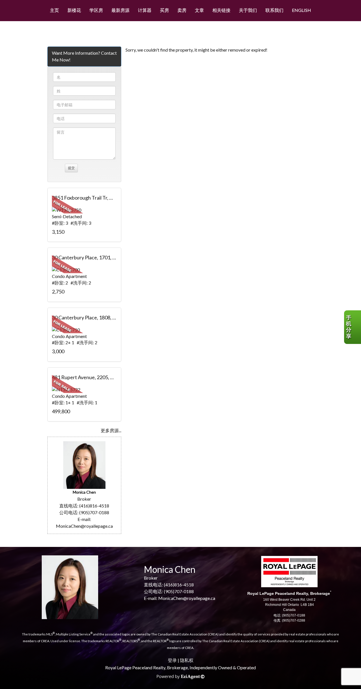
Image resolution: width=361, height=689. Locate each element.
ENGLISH (301, 10)
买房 (164, 10)
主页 (54, 10)
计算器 (144, 10)
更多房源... (111, 430)
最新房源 (120, 10)
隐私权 (186, 660)
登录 (172, 660)
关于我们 (248, 10)
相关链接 (221, 10)
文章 (199, 10)
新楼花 (74, 10)
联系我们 (274, 10)
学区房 (96, 10)
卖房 (181, 10)
